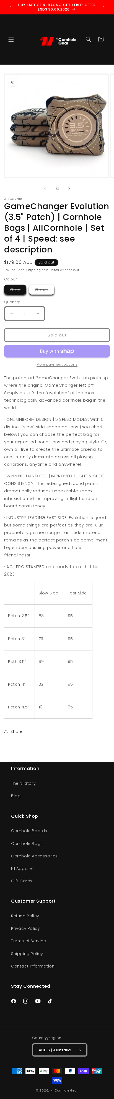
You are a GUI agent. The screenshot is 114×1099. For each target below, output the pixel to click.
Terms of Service (28, 941)
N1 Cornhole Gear (64, 1090)
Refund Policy (25, 916)
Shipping (34, 270)
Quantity (12, 302)
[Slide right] (69, 189)
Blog (15, 796)
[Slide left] (45, 189)
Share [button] (17, 731)
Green (44, 291)
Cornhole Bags (27, 843)
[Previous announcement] (10, 7)
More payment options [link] (57, 364)
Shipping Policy (27, 953)
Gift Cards (22, 881)
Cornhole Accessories (34, 856)
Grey (18, 291)
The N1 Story (23, 783)
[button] (11, 39)
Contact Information (33, 966)
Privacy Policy (25, 928)
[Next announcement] (104, 7)
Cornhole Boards (29, 831)
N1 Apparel (22, 868)
